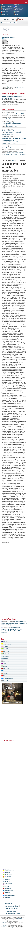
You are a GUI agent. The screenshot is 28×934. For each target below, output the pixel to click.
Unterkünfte (6, 676)
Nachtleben (6, 668)
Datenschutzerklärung (11, 906)
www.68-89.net (19, 87)
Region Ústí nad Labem (7, 6)
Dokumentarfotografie (7, 143)
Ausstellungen (17, 142)
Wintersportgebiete (8, 678)
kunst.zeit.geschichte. (8, 37)
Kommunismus (17, 132)
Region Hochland (5, 13)
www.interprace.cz (15, 627)
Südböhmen (18, 11)
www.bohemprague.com (20, 621)
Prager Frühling (9, 118)
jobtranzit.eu (4, 926)
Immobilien (6, 658)
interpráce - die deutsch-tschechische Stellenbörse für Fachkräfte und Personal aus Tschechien (13, 631)
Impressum (8, 904)
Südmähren (17, 13)
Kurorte (5, 666)
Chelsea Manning (13, 154)
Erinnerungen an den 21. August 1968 (13, 114)
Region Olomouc (5, 14)
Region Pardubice (19, 8)
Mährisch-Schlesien (6, 9)
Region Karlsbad (18, 9)
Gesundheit (6, 656)
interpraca (5, 925)
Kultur (6, 136)
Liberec (15, 126)
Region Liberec (18, 6)
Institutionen (6, 661)
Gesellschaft (15, 160)
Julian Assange (22, 154)
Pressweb (14, 927)
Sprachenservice (7, 671)
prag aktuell (19, 918)
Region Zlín (17, 14)
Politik (6, 112)
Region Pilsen (5, 11)
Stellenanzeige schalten (6, 22)
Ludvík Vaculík (9, 152)
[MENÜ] (26, 2)
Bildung (5, 641)
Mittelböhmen (18, 4)
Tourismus (5, 673)
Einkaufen (5, 646)
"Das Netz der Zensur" (8, 148)
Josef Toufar (13, 156)
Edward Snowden (6, 156)
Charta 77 (22, 152)
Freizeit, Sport (6, 649)
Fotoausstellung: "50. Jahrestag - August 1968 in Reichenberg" (14, 139)
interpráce (4, 922)
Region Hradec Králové (7, 8)
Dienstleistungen (7, 644)
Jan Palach (19, 156)
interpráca (4, 923)
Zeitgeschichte (5, 134)
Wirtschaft (5, 681)
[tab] (14, 641)
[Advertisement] (14, 571)
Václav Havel (16, 152)
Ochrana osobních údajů (12, 913)
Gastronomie (6, 651)
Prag (3, 4)
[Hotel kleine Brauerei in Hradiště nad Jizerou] (12, 703)
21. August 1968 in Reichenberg (11, 131)
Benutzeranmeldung (11, 911)
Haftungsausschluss (11, 908)
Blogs (15, 22)
